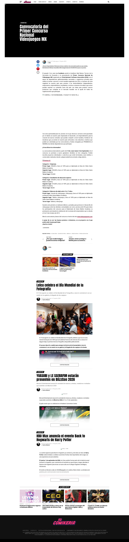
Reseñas (81, 2)
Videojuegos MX (84, 233)
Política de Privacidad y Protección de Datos (51, 530)
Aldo (49, 62)
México (69, 233)
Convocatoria (62, 233)
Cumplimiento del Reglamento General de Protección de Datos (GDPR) (86, 530)
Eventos (75, 2)
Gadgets (61, 2)
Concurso (54, 233)
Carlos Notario (46, 299)
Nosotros (26, 530)
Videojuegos (42, 2)
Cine (35, 2)
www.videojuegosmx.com (84, 216)
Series (50, 2)
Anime (55, 2)
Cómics (68, 2)
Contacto (33, 530)
